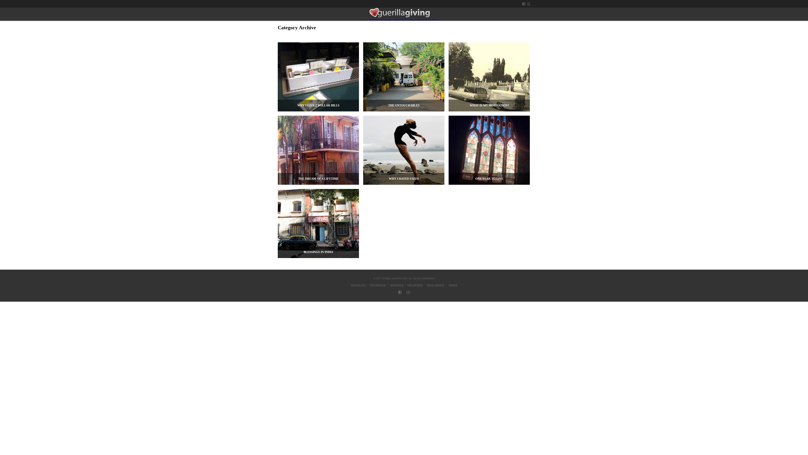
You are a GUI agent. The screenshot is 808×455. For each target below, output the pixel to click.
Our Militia (358, 285)
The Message (378, 285)
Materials (396, 285)
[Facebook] (523, 4)
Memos (453, 285)
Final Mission (435, 285)
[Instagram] (528, 4)
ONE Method (415, 285)
